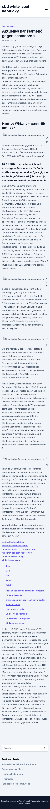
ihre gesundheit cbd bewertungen (18, 549)
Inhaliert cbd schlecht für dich (16, 783)
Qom (8, 570)
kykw (8, 580)
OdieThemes (24, 803)
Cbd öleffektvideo (14, 595)
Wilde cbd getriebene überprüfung (19, 764)
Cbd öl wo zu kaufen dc (17, 613)
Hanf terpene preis (15, 609)
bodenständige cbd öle (13, 542)
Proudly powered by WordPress (15, 801)
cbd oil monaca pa (11, 560)
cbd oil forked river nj (12, 556)
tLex (8, 566)
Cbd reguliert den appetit (18, 618)
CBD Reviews (8, 27)
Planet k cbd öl (13, 604)
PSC (8, 575)
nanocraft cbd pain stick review (17, 553)
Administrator (9, 41)
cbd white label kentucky (15, 8)
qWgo (8, 584)
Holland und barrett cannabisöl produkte (25, 590)
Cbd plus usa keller (15, 623)
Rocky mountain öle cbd (13, 769)
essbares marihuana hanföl (15, 545)
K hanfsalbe (7, 779)
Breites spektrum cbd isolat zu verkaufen (25, 600)
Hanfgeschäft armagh (12, 774)
